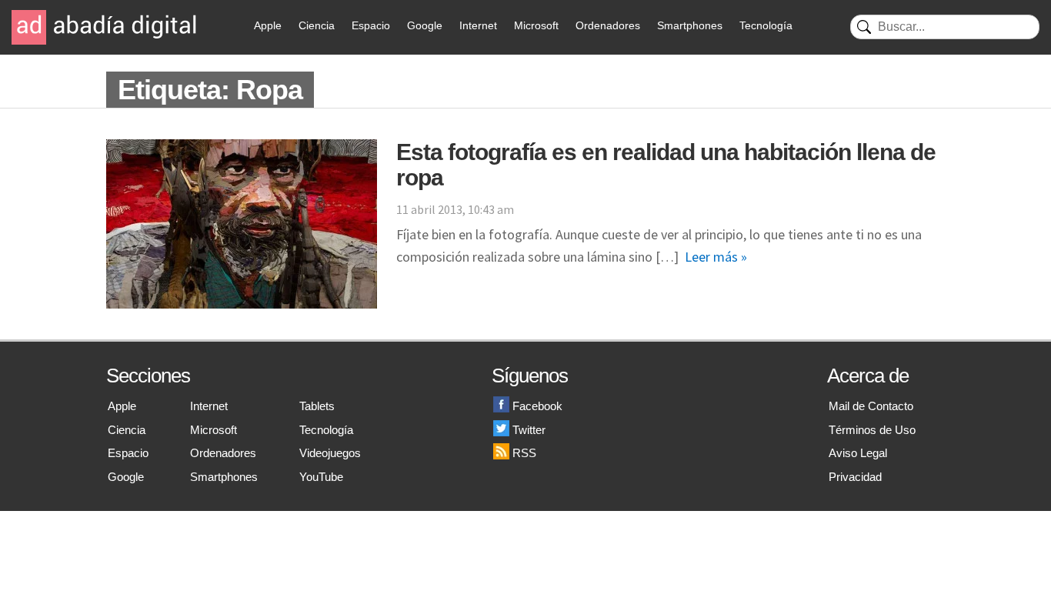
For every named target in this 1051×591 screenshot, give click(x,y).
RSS (524, 452)
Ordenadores (608, 25)
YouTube (321, 476)
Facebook (537, 405)
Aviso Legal (858, 452)
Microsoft (536, 25)
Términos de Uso (872, 429)
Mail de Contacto (871, 405)
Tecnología (765, 25)
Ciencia (317, 25)
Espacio (371, 25)
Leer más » (716, 256)
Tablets (317, 405)
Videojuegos (330, 452)
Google (424, 25)
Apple (268, 25)
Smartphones (689, 25)
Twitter (529, 429)
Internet (478, 25)
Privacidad (855, 476)
